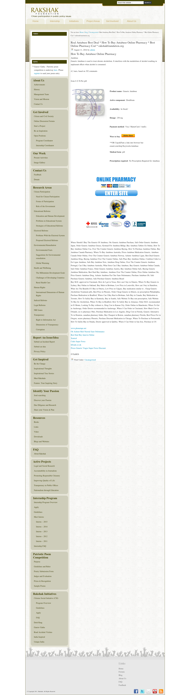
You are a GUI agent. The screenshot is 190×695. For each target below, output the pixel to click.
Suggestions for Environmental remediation (48, 256)
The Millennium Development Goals (50, 272)
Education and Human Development (50, 216)
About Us (131, 21)
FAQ (38, 617)
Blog (120, 675)
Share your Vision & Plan (44, 409)
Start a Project (39, 126)
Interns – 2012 (41, 536)
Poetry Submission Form (44, 571)
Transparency (39, 315)
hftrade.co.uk (76, 344)
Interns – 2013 (41, 531)
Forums (122, 671)
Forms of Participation (45, 201)
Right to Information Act (46, 319)
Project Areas (93, 21)
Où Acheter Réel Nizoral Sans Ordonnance (87, 331)
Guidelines (38, 512)
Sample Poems (39, 586)
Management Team (41, 94)
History (37, 89)
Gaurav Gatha (39, 627)
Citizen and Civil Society (44, 116)
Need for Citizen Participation (48, 196)
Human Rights (39, 287)
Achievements (39, 84)
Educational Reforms (42, 211)
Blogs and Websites (41, 441)
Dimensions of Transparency (47, 324)
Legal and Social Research (44, 466)
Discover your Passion (42, 400)
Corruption (40, 329)
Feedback (37, 174)
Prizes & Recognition (42, 581)
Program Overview (43, 603)
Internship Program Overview (45, 502)
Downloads (38, 436)
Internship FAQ (40, 546)
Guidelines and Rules (42, 566)
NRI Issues (38, 310)
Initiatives (74, 21)
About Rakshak (40, 453)
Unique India (39, 641)
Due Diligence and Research (45, 405)
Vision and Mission (41, 99)
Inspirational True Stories (44, 373)
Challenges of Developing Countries (50, 277)
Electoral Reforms (41, 230)
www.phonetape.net (78, 328)
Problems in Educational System (49, 220)
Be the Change (39, 363)
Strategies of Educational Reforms (49, 225)
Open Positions (40, 135)
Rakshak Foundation (63, 13)
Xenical (74, 338)
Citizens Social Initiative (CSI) (46, 598)
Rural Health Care (43, 282)
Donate (37, 179)
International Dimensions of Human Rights (50, 294)
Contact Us (38, 104)
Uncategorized (90, 359)
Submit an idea (40, 346)
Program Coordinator (44, 140)
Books (36, 422)
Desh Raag (38, 622)
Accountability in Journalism (45, 470)
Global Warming (42, 263)
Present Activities (41, 157)
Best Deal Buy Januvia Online (82, 335)
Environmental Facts (44, 250)
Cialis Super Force (78, 341)
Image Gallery (39, 162)
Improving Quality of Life (44, 480)
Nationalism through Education (46, 490)
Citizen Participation (42, 191)
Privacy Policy (39, 351)
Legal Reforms (39, 305)
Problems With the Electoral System (50, 235)
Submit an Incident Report (44, 341)
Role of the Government (45, 206)
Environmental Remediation (45, 245)
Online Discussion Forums (44, 121)
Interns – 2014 (41, 526)
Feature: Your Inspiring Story (45, 383)
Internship (55, 21)
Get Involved (112, 21)
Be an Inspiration (40, 130)
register (37, 73)
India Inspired (39, 637)
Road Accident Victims (43, 632)
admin (92, 49)
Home (36, 21)
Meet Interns (39, 517)
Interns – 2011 (41, 541)
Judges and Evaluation (42, 576)
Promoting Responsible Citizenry (47, 475)
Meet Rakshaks (40, 378)
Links (36, 427)
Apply (36, 507)
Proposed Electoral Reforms (47, 240)
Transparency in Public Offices (46, 485)
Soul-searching (40, 395)
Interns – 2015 (41, 521)
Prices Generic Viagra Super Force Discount (88, 348)
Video (36, 431)
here (55, 70)
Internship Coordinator (45, 145)
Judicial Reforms (40, 300)
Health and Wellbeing (42, 268)
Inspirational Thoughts (43, 368)
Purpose (37, 561)
